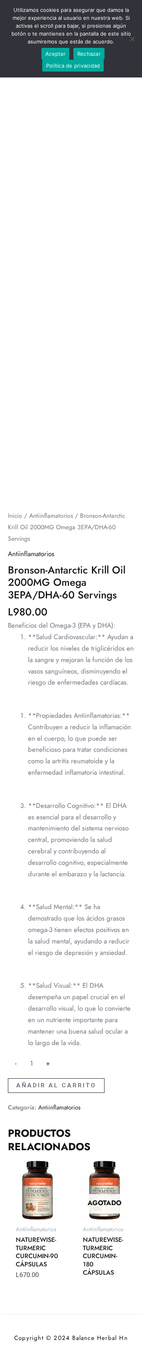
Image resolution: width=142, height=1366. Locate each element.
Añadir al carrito (56, 1085)
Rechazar (89, 54)
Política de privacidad (73, 65)
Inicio (15, 515)
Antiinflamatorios (51, 515)
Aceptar (55, 54)
